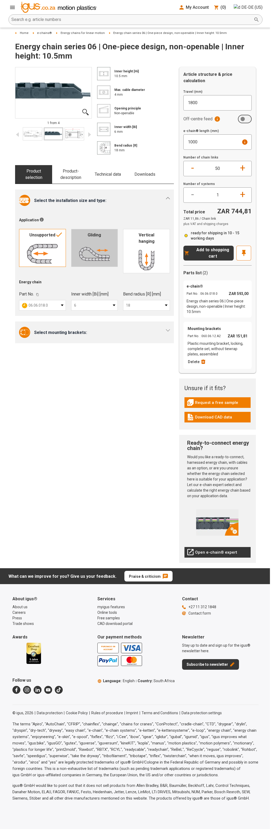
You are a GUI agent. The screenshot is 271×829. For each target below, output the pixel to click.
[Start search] (256, 19)
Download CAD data (209, 418)
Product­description (70, 174)
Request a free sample (212, 404)
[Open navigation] (12, 7)
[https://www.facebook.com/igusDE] (16, 690)
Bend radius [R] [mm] (142, 294)
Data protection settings (202, 713)
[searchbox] (131, 19)
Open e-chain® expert (212, 553)
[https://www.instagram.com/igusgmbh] (27, 690)
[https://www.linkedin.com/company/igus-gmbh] (38, 690)
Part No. (26, 294)
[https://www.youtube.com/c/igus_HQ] (48, 690)
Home (24, 33)
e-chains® (44, 33)
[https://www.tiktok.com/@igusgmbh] (59, 690)
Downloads (144, 174)
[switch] (245, 119)
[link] (217, 404)
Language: (119, 681)
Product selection (33, 174)
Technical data (108, 174)
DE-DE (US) (252, 7)
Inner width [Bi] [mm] (90, 294)
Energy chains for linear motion (83, 33)
